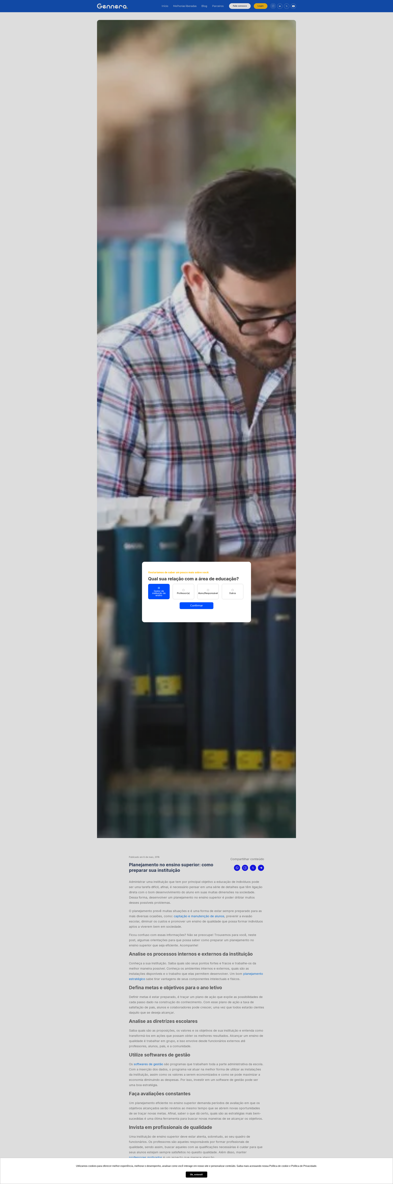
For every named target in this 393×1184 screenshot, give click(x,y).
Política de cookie (279, 1166)
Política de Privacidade (303, 1166)
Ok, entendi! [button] (196, 1174)
